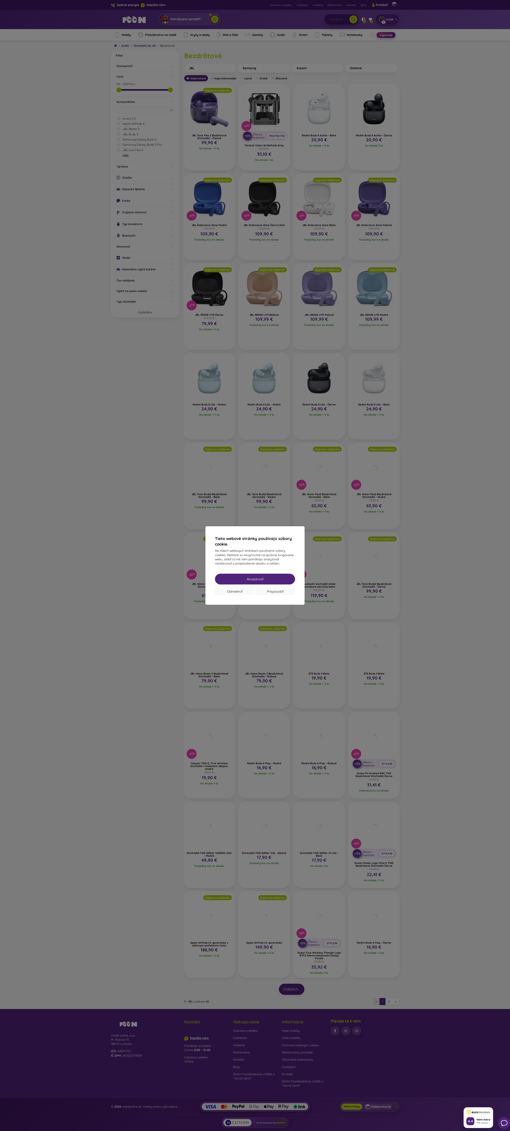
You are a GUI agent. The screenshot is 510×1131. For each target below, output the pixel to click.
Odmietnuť (234, 591)
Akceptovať (255, 579)
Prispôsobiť (275, 591)
